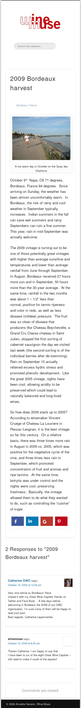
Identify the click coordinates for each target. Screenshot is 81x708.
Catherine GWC (19, 580)
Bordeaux (22, 105)
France (33, 105)
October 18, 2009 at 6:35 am (24, 643)
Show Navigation (65, 37)
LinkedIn (40, 56)
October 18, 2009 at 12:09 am (24, 585)
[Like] (17, 521)
